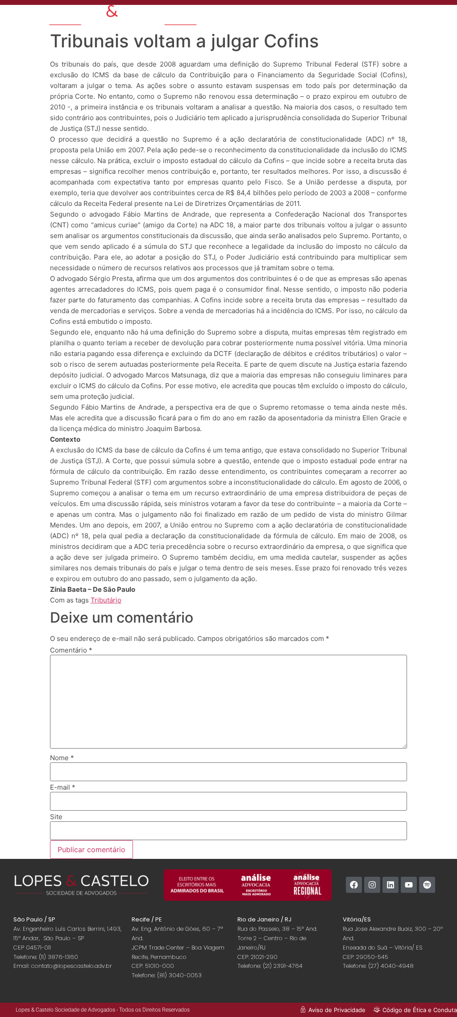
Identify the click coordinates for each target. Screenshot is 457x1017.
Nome (62, 757)
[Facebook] (354, 885)
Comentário (71, 650)
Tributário (106, 600)
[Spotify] (427, 885)
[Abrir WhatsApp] (434, 994)
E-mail (62, 787)
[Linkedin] (390, 885)
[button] (422, 19)
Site (56, 816)
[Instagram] (372, 885)
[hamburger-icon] (374, 15)
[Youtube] (409, 885)
